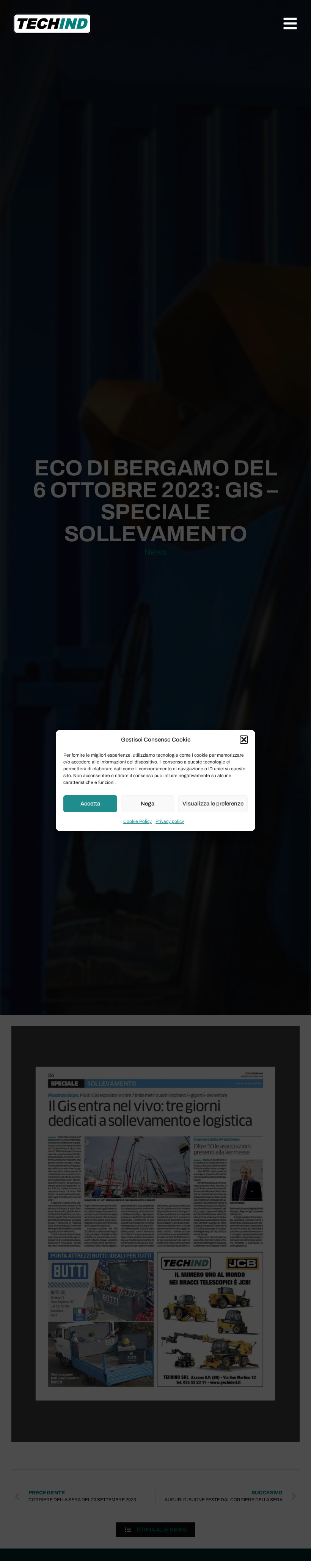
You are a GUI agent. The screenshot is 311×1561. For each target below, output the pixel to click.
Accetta (90, 804)
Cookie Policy (137, 821)
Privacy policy (170, 821)
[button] (244, 739)
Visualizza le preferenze (212, 804)
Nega (147, 804)
